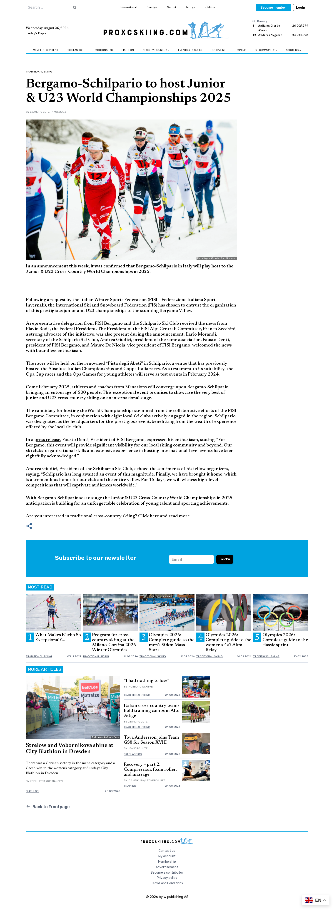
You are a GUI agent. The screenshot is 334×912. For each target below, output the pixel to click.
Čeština (210, 7)
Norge (190, 7)
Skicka (224, 559)
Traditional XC (102, 50)
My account (167, 856)
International (128, 7)
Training (240, 50)
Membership (167, 862)
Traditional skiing (39, 71)
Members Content (45, 50)
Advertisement (167, 867)
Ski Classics (75, 50)
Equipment (218, 50)
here (154, 516)
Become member (273, 8)
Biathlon (128, 50)
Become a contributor (167, 873)
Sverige (152, 7)
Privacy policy (167, 878)
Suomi (171, 7)
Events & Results (190, 50)
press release (47, 440)
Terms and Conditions (167, 883)
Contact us (167, 851)
